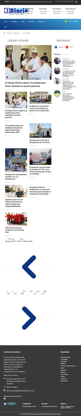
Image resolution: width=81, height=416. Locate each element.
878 (22, 294)
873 (31, 291)
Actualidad (26, 33)
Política (63, 363)
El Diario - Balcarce (13, 33)
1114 (43, 294)
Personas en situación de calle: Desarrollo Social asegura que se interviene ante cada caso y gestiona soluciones (69, 85)
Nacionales (41, 21)
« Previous (11, 239)
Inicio (5, 21)
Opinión (63, 372)
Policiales (64, 361)
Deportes (31, 21)
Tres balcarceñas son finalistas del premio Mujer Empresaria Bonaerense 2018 (14, 128)
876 (8, 294)
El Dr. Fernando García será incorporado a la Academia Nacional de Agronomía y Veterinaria (69, 97)
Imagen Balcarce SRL (29, 406)
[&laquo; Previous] (29, 266)
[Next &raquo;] (29, 318)
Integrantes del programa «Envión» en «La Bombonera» (16, 176)
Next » (22, 239)
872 (24, 291)
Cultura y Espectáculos (68, 366)
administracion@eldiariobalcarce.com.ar (20, 391)
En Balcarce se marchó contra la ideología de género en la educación (39, 108)
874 (38, 291)
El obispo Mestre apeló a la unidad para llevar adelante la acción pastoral (16, 113)
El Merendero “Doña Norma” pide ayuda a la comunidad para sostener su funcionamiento (69, 63)
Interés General (65, 357)
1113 (35, 294)
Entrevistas (64, 374)
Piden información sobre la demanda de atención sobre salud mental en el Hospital (31, 1)
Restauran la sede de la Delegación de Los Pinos (40, 141)
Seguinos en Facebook (13, 396)
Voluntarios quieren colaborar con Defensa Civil (14, 230)
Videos (63, 376)
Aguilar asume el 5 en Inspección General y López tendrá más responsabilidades (14, 202)
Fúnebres (64, 378)
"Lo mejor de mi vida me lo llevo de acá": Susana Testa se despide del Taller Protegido (69, 73)
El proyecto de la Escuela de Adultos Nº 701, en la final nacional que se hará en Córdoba (40, 170)
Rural (23, 21)
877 (15, 294)
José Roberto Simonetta (49, 406)
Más (5, 27)
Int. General (14, 21)
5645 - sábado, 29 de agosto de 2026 (67, 407)
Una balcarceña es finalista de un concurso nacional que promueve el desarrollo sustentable (40, 190)
